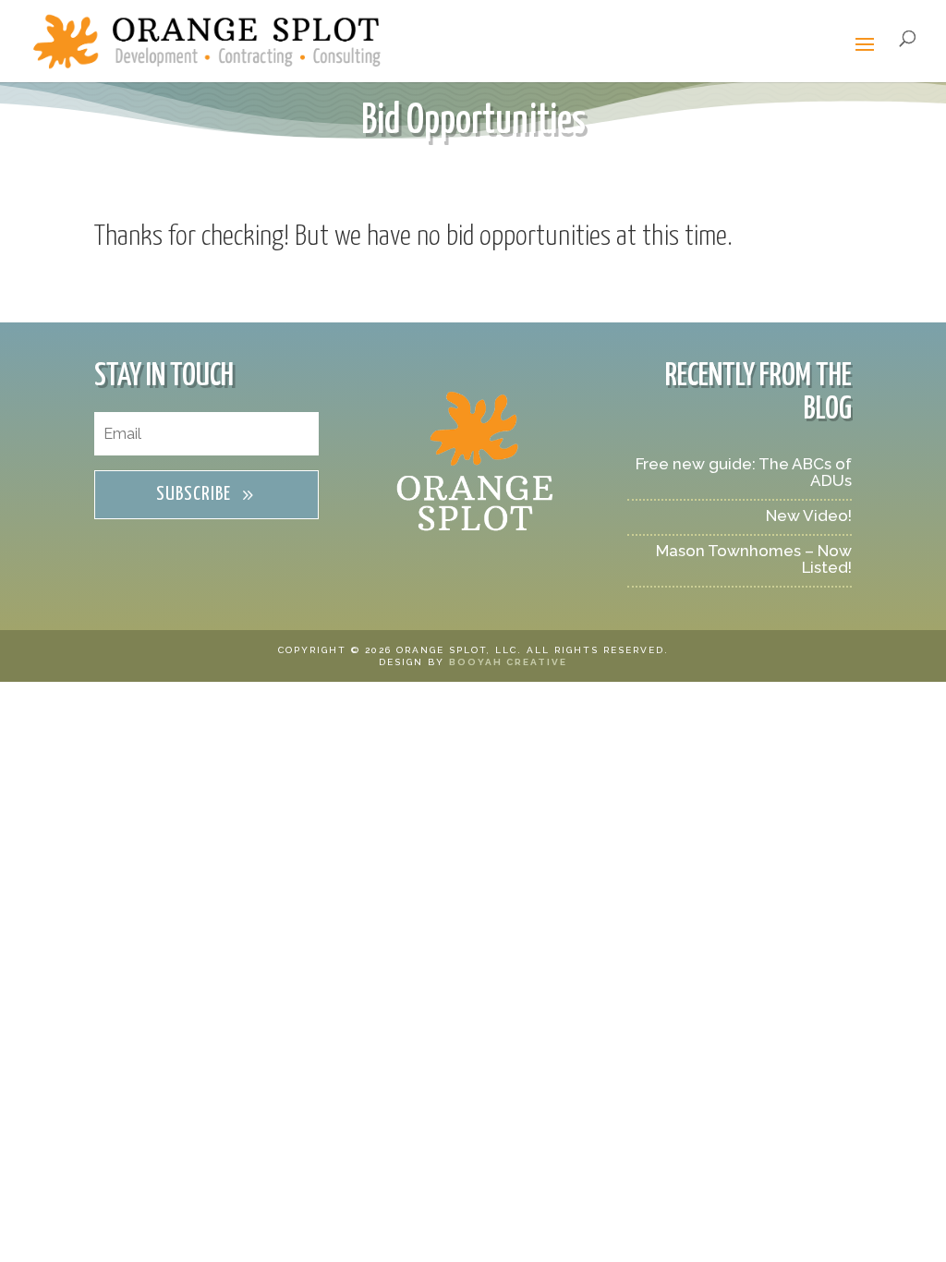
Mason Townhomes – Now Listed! (754, 558)
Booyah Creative (508, 662)
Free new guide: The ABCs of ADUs (744, 472)
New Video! (809, 515)
